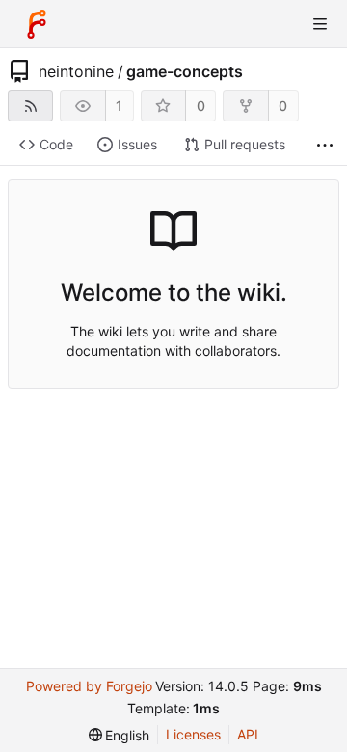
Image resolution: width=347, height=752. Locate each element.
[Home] (37, 24)
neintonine (76, 71)
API (247, 734)
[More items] (324, 145)
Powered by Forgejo (89, 686)
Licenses (193, 734)
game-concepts (184, 71)
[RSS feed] (30, 105)
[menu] (119, 735)
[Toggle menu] (320, 24)
